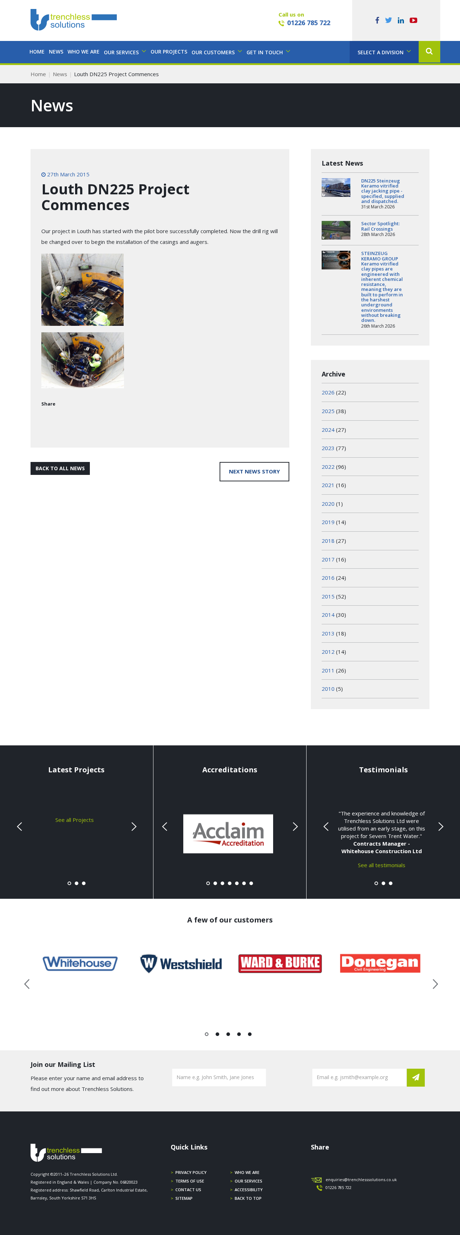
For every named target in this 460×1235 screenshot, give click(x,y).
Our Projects (169, 51)
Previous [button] (27, 983)
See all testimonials (381, 865)
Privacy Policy (191, 1172)
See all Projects (74, 819)
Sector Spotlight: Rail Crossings (380, 226)
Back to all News (60, 468)
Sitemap (184, 1198)
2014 (328, 614)
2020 (328, 503)
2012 (328, 651)
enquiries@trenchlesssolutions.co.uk (361, 1179)
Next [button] (432, 983)
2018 (328, 540)
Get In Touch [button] (265, 52)
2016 (328, 577)
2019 (328, 522)
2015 (328, 596)
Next (133, 826)
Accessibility (249, 1189)
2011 (328, 670)
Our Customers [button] (214, 52)
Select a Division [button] (381, 52)
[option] (80, 963)
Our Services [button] (122, 52)
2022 (328, 466)
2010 (328, 688)
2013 (328, 633)
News (56, 51)
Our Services (248, 1181)
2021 (328, 485)
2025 (328, 411)
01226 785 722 (308, 22)
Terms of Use (189, 1181)
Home (37, 51)
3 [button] (228, 1035)
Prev (20, 826)
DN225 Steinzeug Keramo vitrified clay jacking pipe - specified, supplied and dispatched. (382, 190)
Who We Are (84, 51)
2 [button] (217, 1035)
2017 (328, 559)
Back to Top (248, 1198)
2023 (328, 448)
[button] (429, 52)
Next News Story (254, 471)
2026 (328, 392)
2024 (328, 429)
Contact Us (188, 1189)
